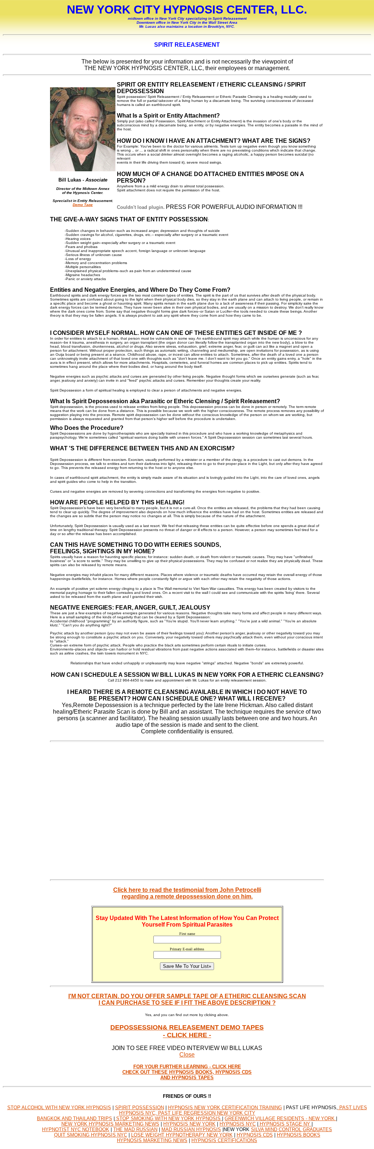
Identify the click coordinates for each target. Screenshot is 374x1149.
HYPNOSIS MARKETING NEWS (152, 1140)
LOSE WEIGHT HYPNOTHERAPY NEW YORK (182, 1135)
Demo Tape (83, 205)
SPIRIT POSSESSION (139, 1107)
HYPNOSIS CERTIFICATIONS (224, 1140)
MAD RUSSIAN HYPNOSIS (191, 1129)
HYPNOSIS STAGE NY (285, 1124)
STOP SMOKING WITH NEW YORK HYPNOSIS (168, 1118)
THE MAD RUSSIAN (135, 1129)
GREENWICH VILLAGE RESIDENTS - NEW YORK (280, 1118)
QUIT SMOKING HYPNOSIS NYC (90, 1135)
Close (187, 1054)
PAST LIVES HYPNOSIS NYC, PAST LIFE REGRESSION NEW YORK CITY (243, 1110)
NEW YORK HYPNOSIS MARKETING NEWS (110, 1124)
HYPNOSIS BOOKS (298, 1135)
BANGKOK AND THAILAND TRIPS (74, 1118)
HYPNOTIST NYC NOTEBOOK (75, 1129)
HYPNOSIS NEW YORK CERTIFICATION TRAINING (225, 1107)
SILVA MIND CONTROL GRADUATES (291, 1129)
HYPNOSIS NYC (238, 1124)
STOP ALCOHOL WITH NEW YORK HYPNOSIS (59, 1107)
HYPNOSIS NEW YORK (189, 1124)
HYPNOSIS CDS (255, 1135)
